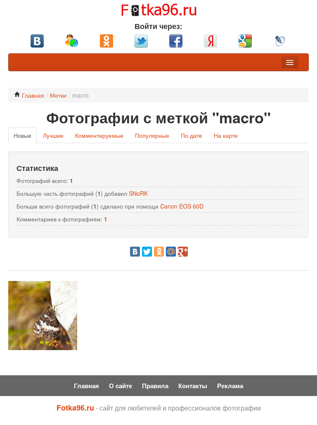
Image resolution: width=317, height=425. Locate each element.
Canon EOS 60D (181, 206)
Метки (58, 95)
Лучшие (53, 135)
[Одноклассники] (159, 252)
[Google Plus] (183, 252)
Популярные (152, 135)
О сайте (120, 385)
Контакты (192, 385)
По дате (191, 135)
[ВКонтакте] (135, 252)
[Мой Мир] (171, 252)
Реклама (230, 385)
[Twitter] (147, 252)
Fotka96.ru (75, 407)
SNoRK (138, 193)
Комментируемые (99, 135)
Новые (22, 135)
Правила (155, 385)
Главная (32, 95)
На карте (226, 135)
